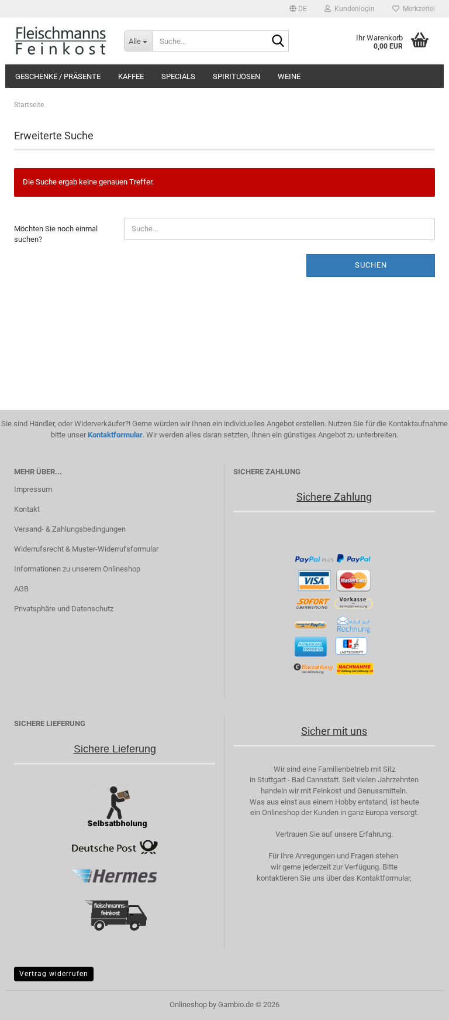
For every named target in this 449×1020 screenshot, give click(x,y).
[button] (298, 9)
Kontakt (27, 509)
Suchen (371, 265)
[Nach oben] (416, 1002)
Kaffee (131, 76)
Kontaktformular (115, 434)
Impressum (33, 489)
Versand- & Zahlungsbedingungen (70, 529)
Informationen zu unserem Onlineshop (77, 568)
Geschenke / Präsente (58, 76)
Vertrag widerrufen (53, 974)
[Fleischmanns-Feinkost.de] (60, 41)
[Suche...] (278, 41)
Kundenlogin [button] (353, 9)
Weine (289, 76)
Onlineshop (188, 1004)
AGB (21, 588)
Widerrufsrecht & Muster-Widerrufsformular (86, 549)
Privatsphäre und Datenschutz (63, 608)
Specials (178, 76)
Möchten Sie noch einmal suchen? (56, 234)
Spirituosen (236, 76)
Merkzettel (417, 9)
